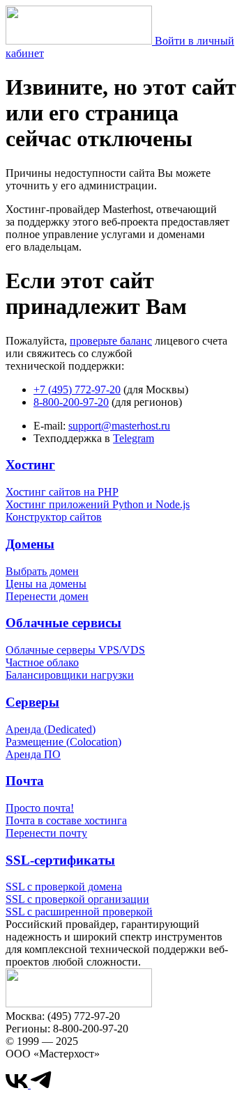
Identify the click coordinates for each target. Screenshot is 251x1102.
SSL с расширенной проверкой (79, 912)
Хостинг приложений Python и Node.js (98, 504)
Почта (25, 780)
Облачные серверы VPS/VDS (75, 650)
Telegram (133, 438)
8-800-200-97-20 (71, 402)
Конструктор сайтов (54, 517)
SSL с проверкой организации (77, 899)
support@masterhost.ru (119, 426)
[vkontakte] (18, 1084)
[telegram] (41, 1084)
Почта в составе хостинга (66, 820)
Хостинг (30, 464)
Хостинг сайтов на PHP (62, 492)
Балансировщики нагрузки (70, 675)
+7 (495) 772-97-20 (77, 389)
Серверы (32, 702)
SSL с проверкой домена (64, 886)
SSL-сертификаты (60, 860)
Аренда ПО (33, 754)
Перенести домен (47, 596)
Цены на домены (46, 584)
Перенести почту (46, 833)
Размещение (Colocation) (63, 742)
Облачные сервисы (63, 622)
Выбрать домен (42, 571)
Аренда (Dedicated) (51, 729)
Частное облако (42, 662)
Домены (30, 544)
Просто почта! (40, 808)
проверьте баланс (111, 341)
